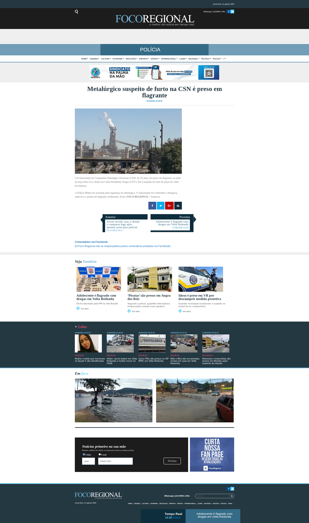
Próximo (172, 461)
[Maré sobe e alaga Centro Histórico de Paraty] (113, 421)
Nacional (193, 59)
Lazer (182, 59)
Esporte (143, 59)
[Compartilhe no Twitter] (160, 205)
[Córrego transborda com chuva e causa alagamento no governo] (195, 421)
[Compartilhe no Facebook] (152, 205)
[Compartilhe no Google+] (169, 205)
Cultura (105, 59)
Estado (154, 59)
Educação (131, 59)
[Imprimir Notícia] (178, 205)
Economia (117, 59)
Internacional (168, 59)
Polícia (216, 59)
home (84, 59)
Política (205, 59)
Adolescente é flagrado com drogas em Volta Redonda (214, 515)
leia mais (85, 309)
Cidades (94, 59)
